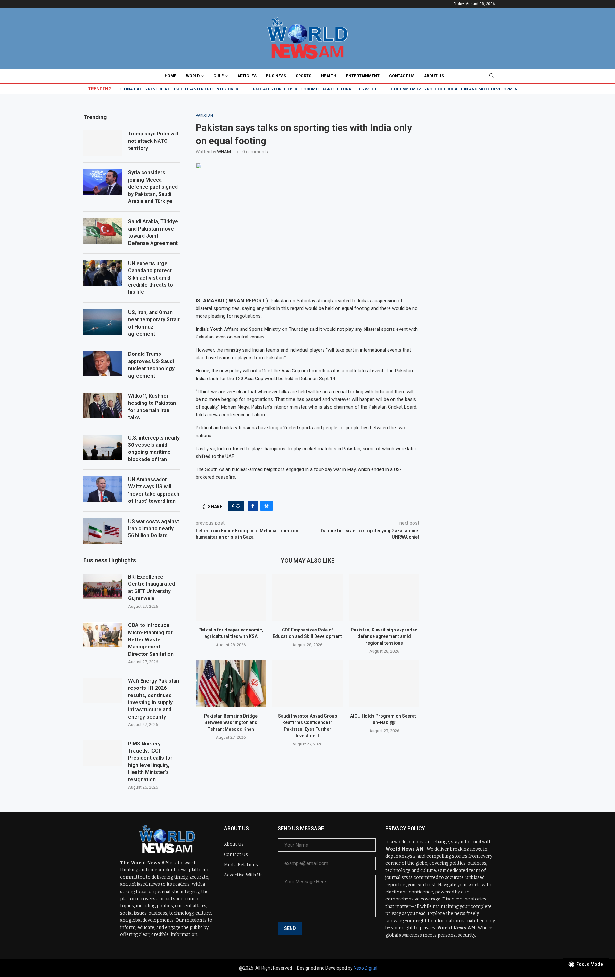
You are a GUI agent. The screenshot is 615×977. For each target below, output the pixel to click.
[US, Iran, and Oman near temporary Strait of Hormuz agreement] (102, 322)
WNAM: (224, 151)
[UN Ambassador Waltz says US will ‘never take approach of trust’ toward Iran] (102, 489)
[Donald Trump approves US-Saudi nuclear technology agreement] (102, 363)
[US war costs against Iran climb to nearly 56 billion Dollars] (102, 531)
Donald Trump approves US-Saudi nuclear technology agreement (151, 365)
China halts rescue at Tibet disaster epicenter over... (180, 88)
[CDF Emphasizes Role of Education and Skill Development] (307, 597)
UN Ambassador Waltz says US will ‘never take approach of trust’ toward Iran (153, 490)
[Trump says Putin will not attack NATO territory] (102, 143)
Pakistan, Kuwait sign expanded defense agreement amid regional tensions (384, 636)
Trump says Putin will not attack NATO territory (153, 141)
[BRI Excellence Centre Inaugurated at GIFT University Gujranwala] (102, 586)
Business (276, 76)
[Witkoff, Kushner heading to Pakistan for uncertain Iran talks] (102, 405)
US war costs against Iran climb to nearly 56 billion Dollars (153, 528)
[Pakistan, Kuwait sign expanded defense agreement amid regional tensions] (384, 597)
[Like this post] (238, 506)
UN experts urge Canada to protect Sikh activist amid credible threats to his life (150, 277)
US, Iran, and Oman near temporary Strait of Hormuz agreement (154, 323)
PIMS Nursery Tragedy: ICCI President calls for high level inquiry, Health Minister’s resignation (150, 762)
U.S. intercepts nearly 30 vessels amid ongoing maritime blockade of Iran (154, 448)
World (193, 76)
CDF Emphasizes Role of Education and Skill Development (455, 88)
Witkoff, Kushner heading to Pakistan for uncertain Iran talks (152, 406)
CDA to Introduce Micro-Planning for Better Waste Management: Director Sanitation (151, 639)
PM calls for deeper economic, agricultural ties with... (316, 88)
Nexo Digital (365, 968)
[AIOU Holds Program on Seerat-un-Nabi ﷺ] (384, 683)
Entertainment (363, 76)
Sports (303, 76)
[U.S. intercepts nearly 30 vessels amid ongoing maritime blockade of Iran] (102, 447)
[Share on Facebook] (253, 506)
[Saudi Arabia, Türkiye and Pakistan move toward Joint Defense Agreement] (102, 231)
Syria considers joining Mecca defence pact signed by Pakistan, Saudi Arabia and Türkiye (153, 186)
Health (328, 76)
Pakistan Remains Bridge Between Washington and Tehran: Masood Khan (231, 722)
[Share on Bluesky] (266, 506)
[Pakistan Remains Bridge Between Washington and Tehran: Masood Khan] (231, 683)
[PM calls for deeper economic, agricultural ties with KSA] (231, 597)
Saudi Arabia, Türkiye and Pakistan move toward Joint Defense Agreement (153, 232)
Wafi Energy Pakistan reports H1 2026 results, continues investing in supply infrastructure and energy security (153, 699)
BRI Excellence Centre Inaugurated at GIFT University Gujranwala (151, 587)
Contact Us (401, 76)
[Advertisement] (483, 153)
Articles (247, 76)
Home (170, 76)
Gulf (218, 76)
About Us (434, 76)
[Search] (491, 75)
